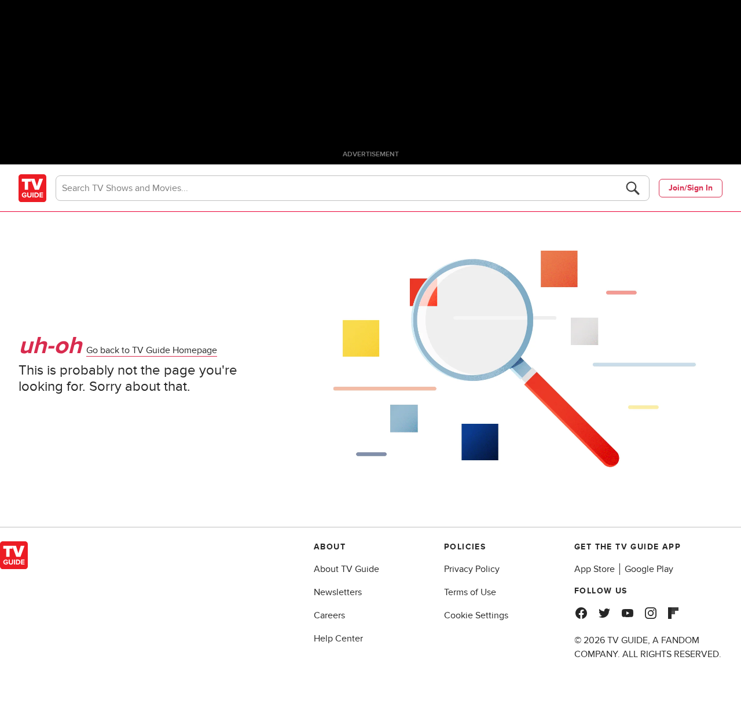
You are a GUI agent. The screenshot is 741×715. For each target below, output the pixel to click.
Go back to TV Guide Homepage (151, 350)
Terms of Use (470, 592)
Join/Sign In (691, 188)
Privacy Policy (472, 569)
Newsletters (338, 592)
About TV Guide (346, 569)
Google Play (649, 569)
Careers (329, 615)
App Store (594, 569)
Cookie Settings (476, 615)
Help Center (338, 638)
